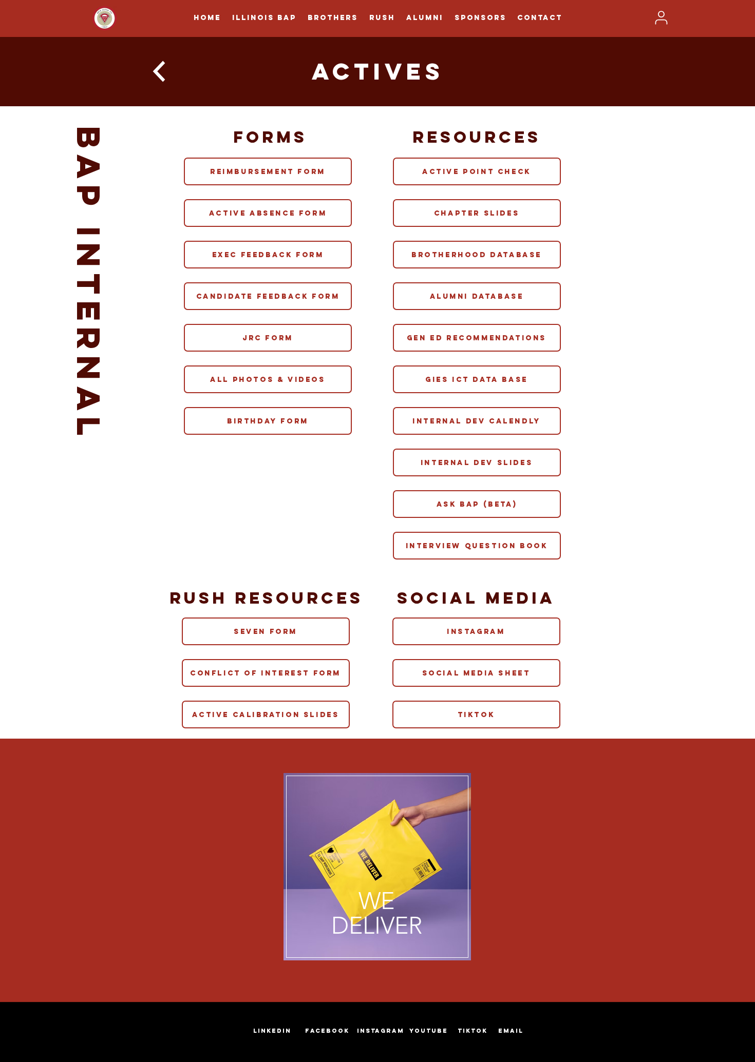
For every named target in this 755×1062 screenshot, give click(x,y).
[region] (377, 870)
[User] (661, 17)
